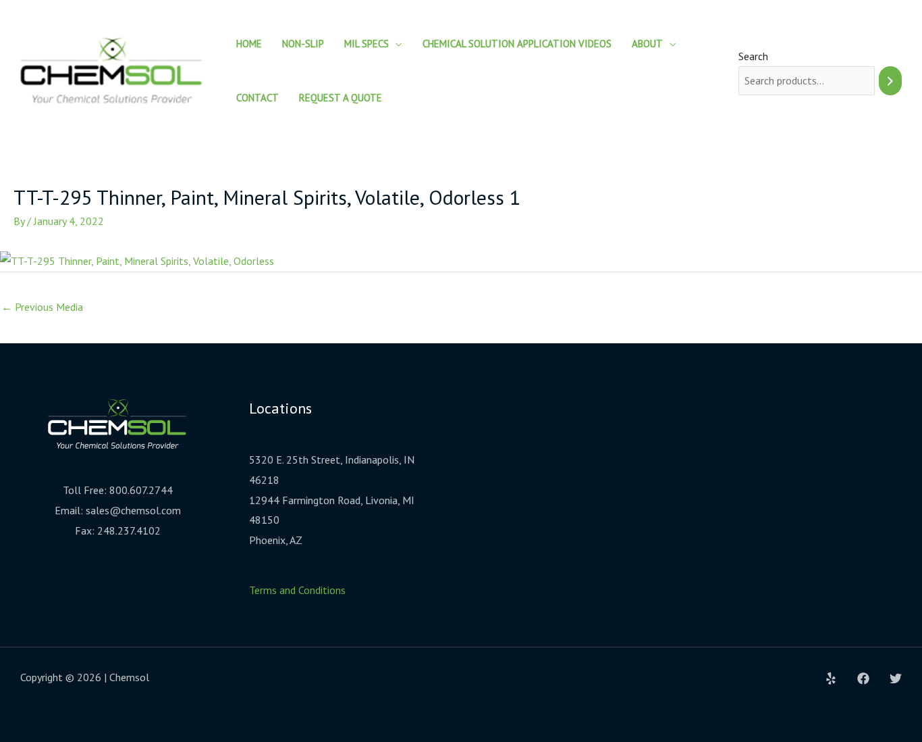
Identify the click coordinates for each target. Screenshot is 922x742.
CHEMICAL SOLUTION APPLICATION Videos (517, 43)
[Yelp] (831, 678)
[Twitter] (896, 678)
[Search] (890, 80)
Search (753, 56)
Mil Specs (366, 43)
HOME (249, 43)
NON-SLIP (303, 43)
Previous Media (42, 307)
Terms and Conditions (297, 590)
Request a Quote (340, 97)
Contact (257, 97)
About (647, 43)
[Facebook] (863, 678)
